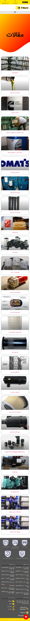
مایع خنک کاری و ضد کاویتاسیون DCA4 (15, 152)
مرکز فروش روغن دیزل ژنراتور (15, 532)
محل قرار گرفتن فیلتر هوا (15, 492)
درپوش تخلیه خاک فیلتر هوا (15, 432)
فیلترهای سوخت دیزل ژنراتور (15, 292)
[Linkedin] (23, 2)
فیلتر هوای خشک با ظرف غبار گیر (15, 412)
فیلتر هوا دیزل (15, 252)
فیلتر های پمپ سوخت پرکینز (15, 212)
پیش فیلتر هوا (15, 472)
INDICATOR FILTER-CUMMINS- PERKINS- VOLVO (15, 452)
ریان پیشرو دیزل (10, 584)
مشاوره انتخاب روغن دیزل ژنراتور (15, 512)
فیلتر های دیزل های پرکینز (15, 192)
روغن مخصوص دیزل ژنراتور (15, 92)
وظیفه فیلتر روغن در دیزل (15, 312)
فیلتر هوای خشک (15, 352)
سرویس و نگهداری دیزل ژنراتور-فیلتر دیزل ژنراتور (15, 132)
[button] (15, 12)
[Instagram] (27, 2)
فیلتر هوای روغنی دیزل (15, 372)
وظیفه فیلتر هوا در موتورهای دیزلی (15, 332)
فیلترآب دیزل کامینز (15, 112)
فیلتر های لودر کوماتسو (15, 172)
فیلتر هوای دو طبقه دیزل (15, 392)
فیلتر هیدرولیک (15, 232)
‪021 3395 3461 (15, 3)
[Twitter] (25, 2)
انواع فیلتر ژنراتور (15, 72)
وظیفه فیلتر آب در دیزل (15, 272)
